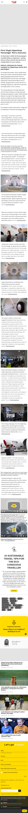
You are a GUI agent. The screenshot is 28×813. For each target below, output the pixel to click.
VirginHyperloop (5, 126)
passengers (5, 603)
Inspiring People (4, 46)
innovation (13, 600)
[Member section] (8, 599)
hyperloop (5, 600)
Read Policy (5, 799)
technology (5, 607)
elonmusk (12, 598)
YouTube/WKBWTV (10, 540)
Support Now (14, 590)
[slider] (8, 511)
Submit (25, 776)
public (13, 603)
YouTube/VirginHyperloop (19, 521)
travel (3, 609)
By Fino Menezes (16, 641)
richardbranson (17, 605)
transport (17, 607)
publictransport (6, 605)
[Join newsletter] (19, 791)
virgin (9, 609)
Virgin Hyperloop (5, 76)
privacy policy (15, 793)
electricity (4, 598)
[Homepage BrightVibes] (14, 2)
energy (20, 598)
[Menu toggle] (26, 2)
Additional (5, 802)
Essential (5, 806)
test (12, 607)
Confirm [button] (24, 810)
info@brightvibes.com (5, 785)
